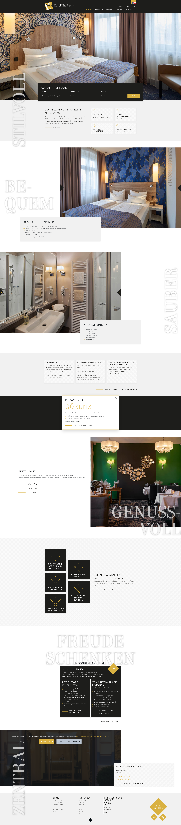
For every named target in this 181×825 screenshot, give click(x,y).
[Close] (116, 398)
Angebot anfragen (83, 425)
